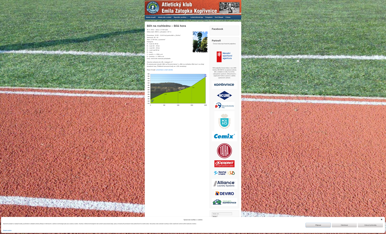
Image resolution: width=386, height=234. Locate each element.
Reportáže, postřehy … (181, 17)
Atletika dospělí (151, 17)
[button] (382, 219)
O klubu (228, 17)
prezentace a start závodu (164, 70)
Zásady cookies (7, 230)
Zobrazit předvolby (370, 225)
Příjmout (318, 225)
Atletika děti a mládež (164, 17)
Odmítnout (344, 225)
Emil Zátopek (219, 17)
